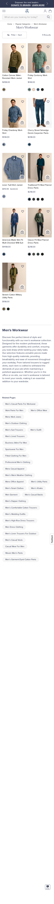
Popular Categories (23, 24)
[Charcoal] (38, 199)
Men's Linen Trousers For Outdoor (20, 533)
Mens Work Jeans (13, 417)
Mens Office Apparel (14, 481)
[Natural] (33, 89)
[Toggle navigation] (3, 11)
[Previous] (6, 3)
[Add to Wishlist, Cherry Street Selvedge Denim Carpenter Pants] (48, 102)
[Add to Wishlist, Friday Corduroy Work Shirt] (48, 47)
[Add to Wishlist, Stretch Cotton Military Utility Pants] (22, 266)
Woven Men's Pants (14, 553)
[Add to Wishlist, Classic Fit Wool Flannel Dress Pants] (48, 212)
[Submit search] (48, 16)
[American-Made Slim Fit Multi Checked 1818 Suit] (14, 222)
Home (9, 24)
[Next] (47, 3)
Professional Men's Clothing (17, 462)
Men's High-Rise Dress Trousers (19, 520)
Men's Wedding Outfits (15, 514)
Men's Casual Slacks (34, 494)
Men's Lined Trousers (15, 436)
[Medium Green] (3, 89)
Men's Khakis (37, 488)
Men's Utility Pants (39, 481)
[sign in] (45, 11)
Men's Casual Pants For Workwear (20, 404)
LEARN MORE (38, 5)
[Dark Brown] (42, 199)
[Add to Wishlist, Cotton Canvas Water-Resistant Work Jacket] (22, 47)
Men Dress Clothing (14, 527)
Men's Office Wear (39, 410)
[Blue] (38, 89)
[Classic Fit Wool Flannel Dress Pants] (40, 222)
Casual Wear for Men (14, 546)
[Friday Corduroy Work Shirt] (40, 58)
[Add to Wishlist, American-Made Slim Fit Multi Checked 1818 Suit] (22, 212)
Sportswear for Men (14, 449)
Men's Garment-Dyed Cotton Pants (20, 559)
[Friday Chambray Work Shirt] (14, 113)
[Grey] (33, 199)
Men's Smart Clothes (14, 488)
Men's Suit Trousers (14, 430)
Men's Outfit (36, 430)
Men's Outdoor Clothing (16, 423)
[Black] (42, 89)
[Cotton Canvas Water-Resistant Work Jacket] (14, 58)
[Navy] (29, 199)
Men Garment (11, 494)
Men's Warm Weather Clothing (18, 475)
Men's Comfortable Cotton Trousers (21, 507)
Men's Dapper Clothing (15, 501)
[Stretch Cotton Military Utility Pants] (14, 277)
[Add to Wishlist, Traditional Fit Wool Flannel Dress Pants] (48, 157)
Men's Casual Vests (14, 540)
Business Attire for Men (16, 443)
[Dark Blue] (3, 196)
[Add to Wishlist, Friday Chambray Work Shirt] (22, 102)
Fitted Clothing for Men (15, 456)
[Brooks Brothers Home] (27, 11)
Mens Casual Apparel (14, 469)
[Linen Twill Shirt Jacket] (14, 168)
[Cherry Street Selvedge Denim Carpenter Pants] (40, 113)
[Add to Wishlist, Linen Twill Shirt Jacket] (22, 157)
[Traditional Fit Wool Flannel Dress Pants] (40, 168)
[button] (50, 11)
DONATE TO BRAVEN (21, 5)
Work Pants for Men (14, 410)
